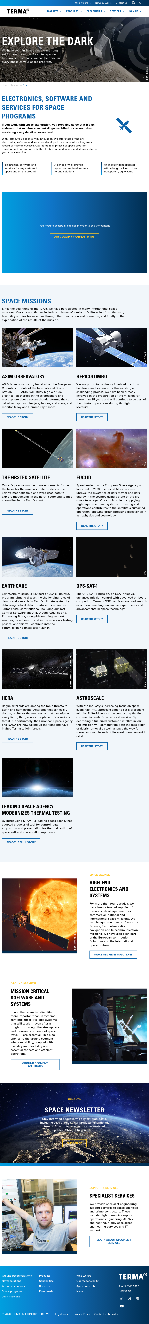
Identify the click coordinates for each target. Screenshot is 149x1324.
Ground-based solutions (17, 1275)
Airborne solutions (13, 1286)
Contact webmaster (106, 1314)
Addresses (125, 1290)
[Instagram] (139, 1298)
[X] (131, 1298)
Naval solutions (11, 1281)
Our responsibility (87, 1281)
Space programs (12, 1291)
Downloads (46, 1291)
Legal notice (62, 1314)
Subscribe (74, 1143)
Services (44, 1286)
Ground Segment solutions (35, 1064)
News (79, 1291)
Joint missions (11, 1296)
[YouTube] (123, 1306)
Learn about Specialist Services (114, 1241)
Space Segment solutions (113, 954)
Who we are (83, 1275)
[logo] (18, 11)
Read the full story (21, 842)
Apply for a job (85, 1286)
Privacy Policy (82, 1314)
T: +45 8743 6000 (129, 1286)
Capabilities (46, 1281)
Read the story (18, 417)
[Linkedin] (123, 1298)
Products (44, 1275)
